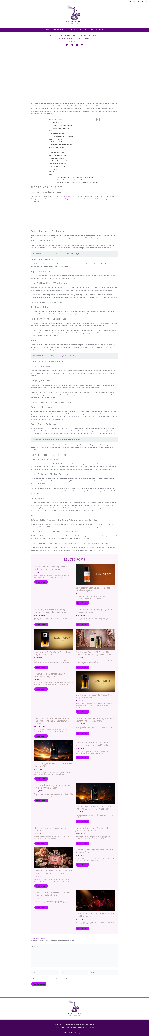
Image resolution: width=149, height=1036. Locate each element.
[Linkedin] (147, 1)
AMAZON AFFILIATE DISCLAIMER (66, 1027)
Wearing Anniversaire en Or (57, 147)
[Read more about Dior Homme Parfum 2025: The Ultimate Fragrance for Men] (53, 639)
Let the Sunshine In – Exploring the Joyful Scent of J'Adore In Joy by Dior (95, 719)
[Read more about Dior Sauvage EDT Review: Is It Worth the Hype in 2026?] (53, 750)
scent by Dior (66, 196)
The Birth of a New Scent (57, 122)
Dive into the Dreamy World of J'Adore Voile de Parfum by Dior (52, 786)
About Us (81, 1027)
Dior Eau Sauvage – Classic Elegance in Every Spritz (52, 829)
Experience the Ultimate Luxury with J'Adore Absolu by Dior (51, 675)
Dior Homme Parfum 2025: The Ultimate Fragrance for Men (53, 653)
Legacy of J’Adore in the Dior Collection (63, 169)
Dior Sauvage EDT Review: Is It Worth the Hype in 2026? (53, 764)
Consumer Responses (58, 158)
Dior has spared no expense (61, 323)
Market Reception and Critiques (59, 155)
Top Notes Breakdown (58, 133)
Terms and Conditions (62, 1024)
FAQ (51, 174)
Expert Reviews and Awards (60, 160)
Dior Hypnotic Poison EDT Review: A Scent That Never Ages (95, 914)
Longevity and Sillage (58, 152)
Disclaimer (90, 1024)
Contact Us (89, 1027)
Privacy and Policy (78, 1024)
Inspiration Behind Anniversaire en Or (62, 125)
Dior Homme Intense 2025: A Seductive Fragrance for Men (94, 696)
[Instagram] (134, 1)
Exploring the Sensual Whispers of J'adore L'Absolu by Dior (92, 829)
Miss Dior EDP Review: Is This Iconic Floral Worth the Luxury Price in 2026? (53, 872)
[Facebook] (130, 1)
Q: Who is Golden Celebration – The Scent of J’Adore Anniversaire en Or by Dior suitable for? (77, 182)
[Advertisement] (74, 65)
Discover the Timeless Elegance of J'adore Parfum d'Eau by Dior (50, 568)
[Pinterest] (142, 1)
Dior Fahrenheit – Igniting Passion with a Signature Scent (94, 851)
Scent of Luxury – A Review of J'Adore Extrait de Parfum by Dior (51, 893)
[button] (63, 30)
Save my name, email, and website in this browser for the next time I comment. (57, 979)
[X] (138, 1)
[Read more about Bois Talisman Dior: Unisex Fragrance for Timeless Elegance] (95, 574)
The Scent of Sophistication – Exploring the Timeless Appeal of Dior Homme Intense (52, 721)
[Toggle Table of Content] (97, 119)
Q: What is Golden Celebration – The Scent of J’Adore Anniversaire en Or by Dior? (75, 177)
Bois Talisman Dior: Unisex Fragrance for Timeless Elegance (94, 589)
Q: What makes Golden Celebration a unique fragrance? (69, 179)
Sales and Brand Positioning (60, 166)
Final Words (53, 171)
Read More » (41, 582)
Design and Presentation (57, 139)
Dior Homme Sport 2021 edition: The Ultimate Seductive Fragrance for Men (93, 653)
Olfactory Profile (54, 131)
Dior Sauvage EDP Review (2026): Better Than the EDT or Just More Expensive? (94, 807)
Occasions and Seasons (59, 150)
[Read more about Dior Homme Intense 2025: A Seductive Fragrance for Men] (95, 681)
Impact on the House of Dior (58, 163)
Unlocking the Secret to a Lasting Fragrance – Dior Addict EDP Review (50, 610)
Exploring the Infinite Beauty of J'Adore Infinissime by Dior (94, 610)
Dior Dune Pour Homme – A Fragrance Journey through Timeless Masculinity (93, 743)
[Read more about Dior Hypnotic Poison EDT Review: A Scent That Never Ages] (95, 900)
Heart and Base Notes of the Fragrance (63, 136)
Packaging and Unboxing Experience (62, 144)
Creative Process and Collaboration (62, 128)
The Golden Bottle (57, 142)
